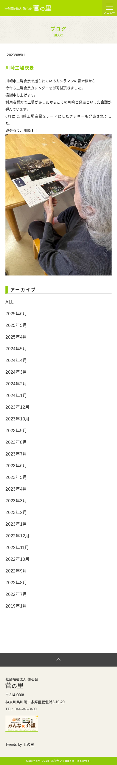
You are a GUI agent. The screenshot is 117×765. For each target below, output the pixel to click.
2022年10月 (17, 559)
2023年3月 (16, 500)
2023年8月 (16, 442)
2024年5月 (16, 348)
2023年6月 (16, 465)
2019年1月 (16, 606)
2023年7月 (16, 454)
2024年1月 (16, 395)
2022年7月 (16, 594)
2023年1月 (16, 524)
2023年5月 (16, 477)
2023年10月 (17, 419)
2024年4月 (16, 360)
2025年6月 (16, 313)
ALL (9, 302)
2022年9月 (16, 571)
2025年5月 (16, 325)
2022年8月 (16, 582)
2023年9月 (16, 430)
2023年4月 (16, 489)
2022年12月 (17, 536)
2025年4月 (16, 337)
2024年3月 (16, 372)
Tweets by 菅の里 (19, 744)
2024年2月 (16, 384)
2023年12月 (17, 407)
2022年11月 (17, 547)
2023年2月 (16, 512)
